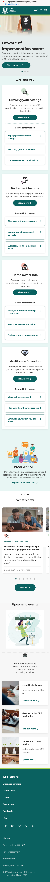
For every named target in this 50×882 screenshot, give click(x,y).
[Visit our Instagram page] (13, 826)
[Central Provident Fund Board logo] (10, 10)
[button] (22, 72)
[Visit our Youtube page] (19, 826)
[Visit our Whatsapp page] (26, 826)
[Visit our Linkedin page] (33, 826)
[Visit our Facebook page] (6, 826)
